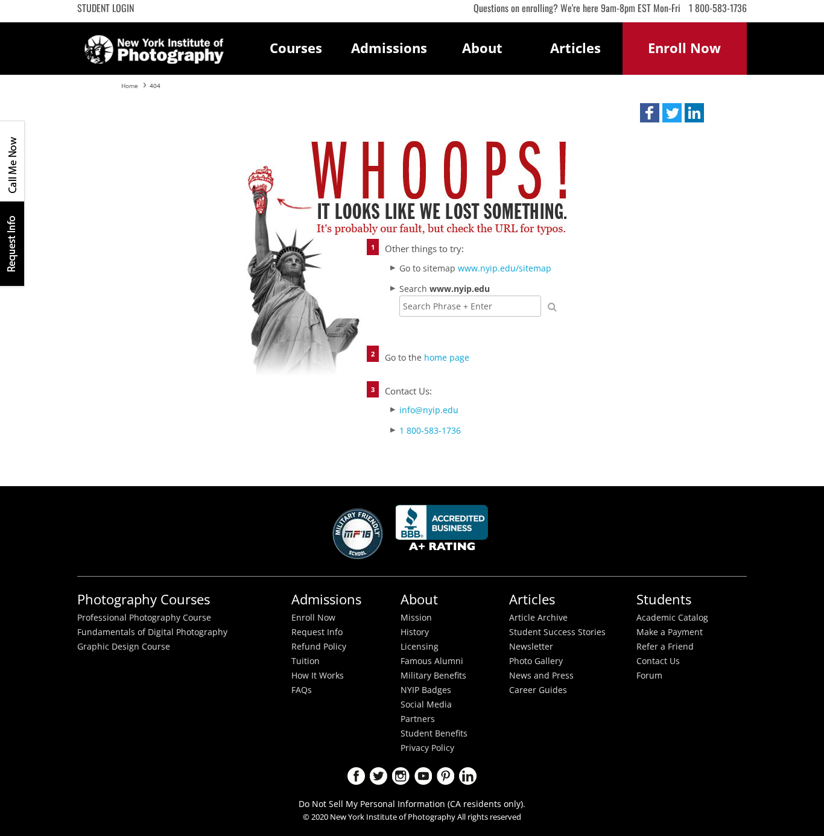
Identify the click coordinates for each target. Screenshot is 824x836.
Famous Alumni (432, 661)
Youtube (423, 776)
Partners (418, 719)
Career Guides (538, 690)
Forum (649, 675)
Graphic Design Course (123, 646)
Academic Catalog (672, 617)
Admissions (389, 48)
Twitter (378, 776)
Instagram (401, 776)
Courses (296, 48)
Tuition (305, 661)
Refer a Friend (665, 646)
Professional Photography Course (144, 617)
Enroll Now (313, 617)
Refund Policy (318, 646)
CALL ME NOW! (12, 161)
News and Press (541, 675)
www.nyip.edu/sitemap (504, 268)
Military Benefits (433, 675)
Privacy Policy (427, 748)
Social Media (426, 704)
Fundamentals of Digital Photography (152, 632)
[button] (649, 112)
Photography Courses (143, 599)
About (482, 48)
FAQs (301, 690)
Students (663, 599)
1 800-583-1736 (718, 8)
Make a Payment (669, 632)
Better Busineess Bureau (444, 531)
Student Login (105, 8)
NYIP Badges (426, 690)
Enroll (684, 48)
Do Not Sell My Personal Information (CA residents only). (412, 803)
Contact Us (658, 661)
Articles (575, 48)
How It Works (317, 675)
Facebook (356, 776)
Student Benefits (434, 733)
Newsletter (531, 646)
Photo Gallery (536, 661)
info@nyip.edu (428, 410)
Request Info (12, 243)
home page (446, 357)
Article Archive (538, 617)
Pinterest (445, 776)
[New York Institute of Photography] (154, 46)
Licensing (420, 646)
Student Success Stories (557, 632)
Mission (416, 617)
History (415, 632)
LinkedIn (468, 776)
